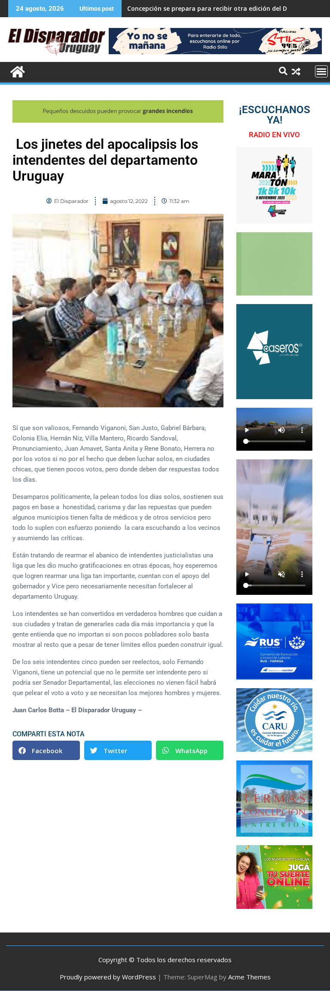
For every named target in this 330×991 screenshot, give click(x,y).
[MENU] (321, 71)
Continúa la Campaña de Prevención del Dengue (199, 8)
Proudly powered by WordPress (108, 977)
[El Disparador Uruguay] (16, 71)
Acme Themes (249, 977)
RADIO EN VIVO (274, 134)
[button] (46, 750)
